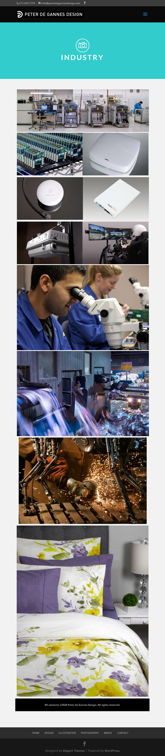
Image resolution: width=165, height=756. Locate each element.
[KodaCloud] (116, 220)
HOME (35, 733)
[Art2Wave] (115, 174)
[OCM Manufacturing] (83, 131)
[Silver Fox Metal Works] (83, 523)
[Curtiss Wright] (83, 349)
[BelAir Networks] (50, 263)
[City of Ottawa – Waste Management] (83, 435)
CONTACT (122, 733)
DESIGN (49, 733)
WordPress (112, 751)
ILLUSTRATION (67, 733)
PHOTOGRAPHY (90, 733)
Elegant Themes (74, 751)
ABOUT (108, 733)
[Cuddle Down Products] (82, 695)
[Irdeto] (115, 263)
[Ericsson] (50, 219)
